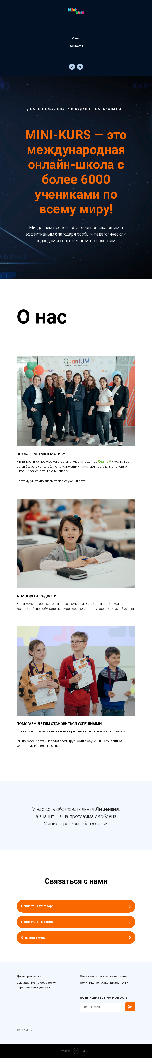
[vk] (72, 67)
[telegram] (80, 67)
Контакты (76, 46)
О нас (76, 38)
